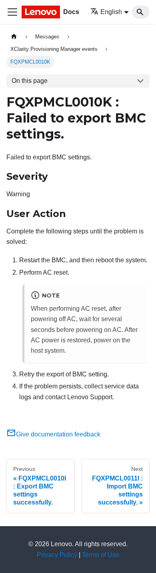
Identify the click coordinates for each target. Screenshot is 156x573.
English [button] (111, 11)
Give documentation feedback (58, 434)
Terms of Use (100, 554)
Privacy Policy (57, 554)
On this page (30, 80)
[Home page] (14, 36)
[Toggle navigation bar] (12, 12)
